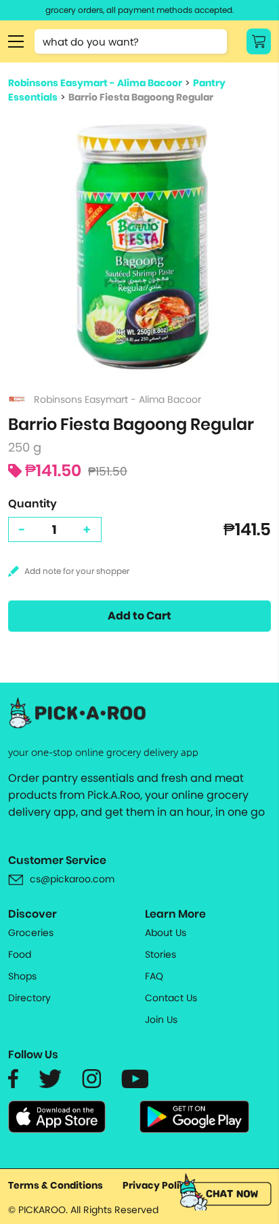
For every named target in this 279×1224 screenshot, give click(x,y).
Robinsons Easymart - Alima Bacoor (95, 83)
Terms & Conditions (55, 1185)
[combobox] (131, 41)
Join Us (161, 1019)
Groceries (30, 932)
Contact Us (171, 998)
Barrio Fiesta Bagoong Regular (140, 97)
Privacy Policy (157, 1185)
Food (19, 954)
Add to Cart (139, 616)
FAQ (154, 976)
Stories (160, 954)
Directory (29, 998)
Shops (22, 976)
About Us (165, 932)
